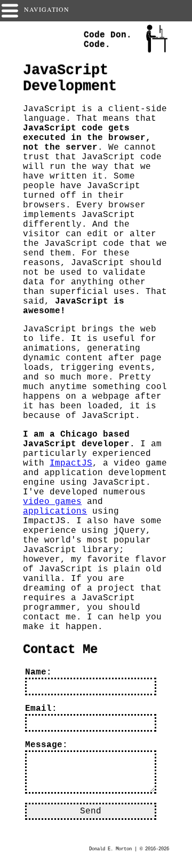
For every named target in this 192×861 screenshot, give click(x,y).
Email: (41, 708)
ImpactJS (71, 463)
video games (52, 502)
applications (55, 511)
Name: (38, 672)
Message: (46, 745)
